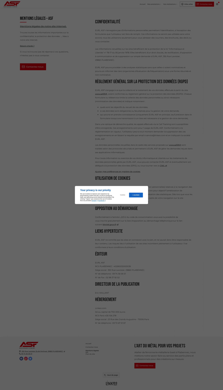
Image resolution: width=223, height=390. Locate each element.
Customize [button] (122, 195)
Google (94, 200)
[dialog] (111, 195)
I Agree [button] (135, 195)
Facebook (101, 200)
